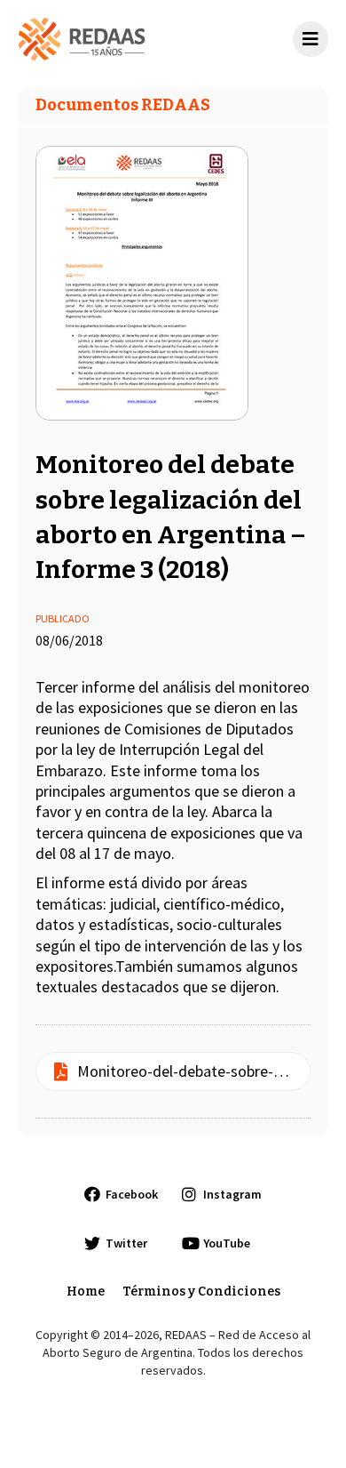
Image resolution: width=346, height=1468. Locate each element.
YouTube (226, 1243)
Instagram (232, 1194)
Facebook (132, 1194)
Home (86, 1291)
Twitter (126, 1243)
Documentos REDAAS (122, 105)
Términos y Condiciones (201, 1291)
